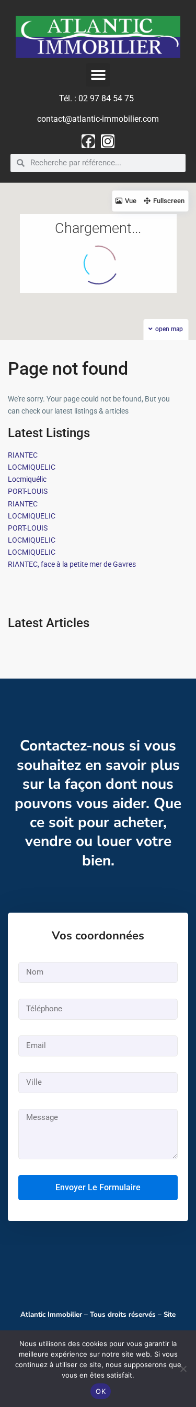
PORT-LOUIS (28, 491)
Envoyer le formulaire (98, 1187)
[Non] (183, 1368)
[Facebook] (88, 141)
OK (101, 1391)
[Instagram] (107, 141)
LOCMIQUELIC (31, 467)
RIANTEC (23, 455)
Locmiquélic (27, 479)
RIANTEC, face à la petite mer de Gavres (72, 564)
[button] (98, 75)
